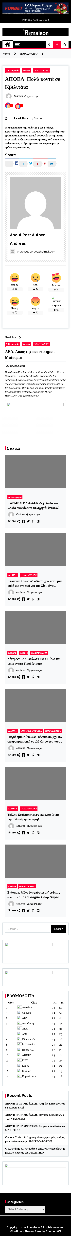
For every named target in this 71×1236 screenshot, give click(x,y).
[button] (49, 44)
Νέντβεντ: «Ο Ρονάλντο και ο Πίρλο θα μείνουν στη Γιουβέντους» (33, 661)
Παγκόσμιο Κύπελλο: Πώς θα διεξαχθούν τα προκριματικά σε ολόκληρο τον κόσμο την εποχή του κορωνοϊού (34, 739)
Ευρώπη (12, 652)
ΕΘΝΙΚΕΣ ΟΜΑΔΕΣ (31, 730)
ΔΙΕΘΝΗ (12, 574)
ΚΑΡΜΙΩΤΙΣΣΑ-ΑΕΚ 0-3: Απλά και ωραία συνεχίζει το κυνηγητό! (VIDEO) (33, 505)
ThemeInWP (53, 1231)
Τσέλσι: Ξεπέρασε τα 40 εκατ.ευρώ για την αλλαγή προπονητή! (33, 817)
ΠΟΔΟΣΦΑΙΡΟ (42, 70)
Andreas (18, 243)
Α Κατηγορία (12, 70)
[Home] (7, 44)
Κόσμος (24, 652)
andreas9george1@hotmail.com (36, 251)
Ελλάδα (12, 886)
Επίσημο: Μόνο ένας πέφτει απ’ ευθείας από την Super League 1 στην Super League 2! (33, 895)
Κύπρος (26, 70)
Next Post (11, 337)
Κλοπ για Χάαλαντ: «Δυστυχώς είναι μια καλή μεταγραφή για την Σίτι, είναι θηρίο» (34, 583)
